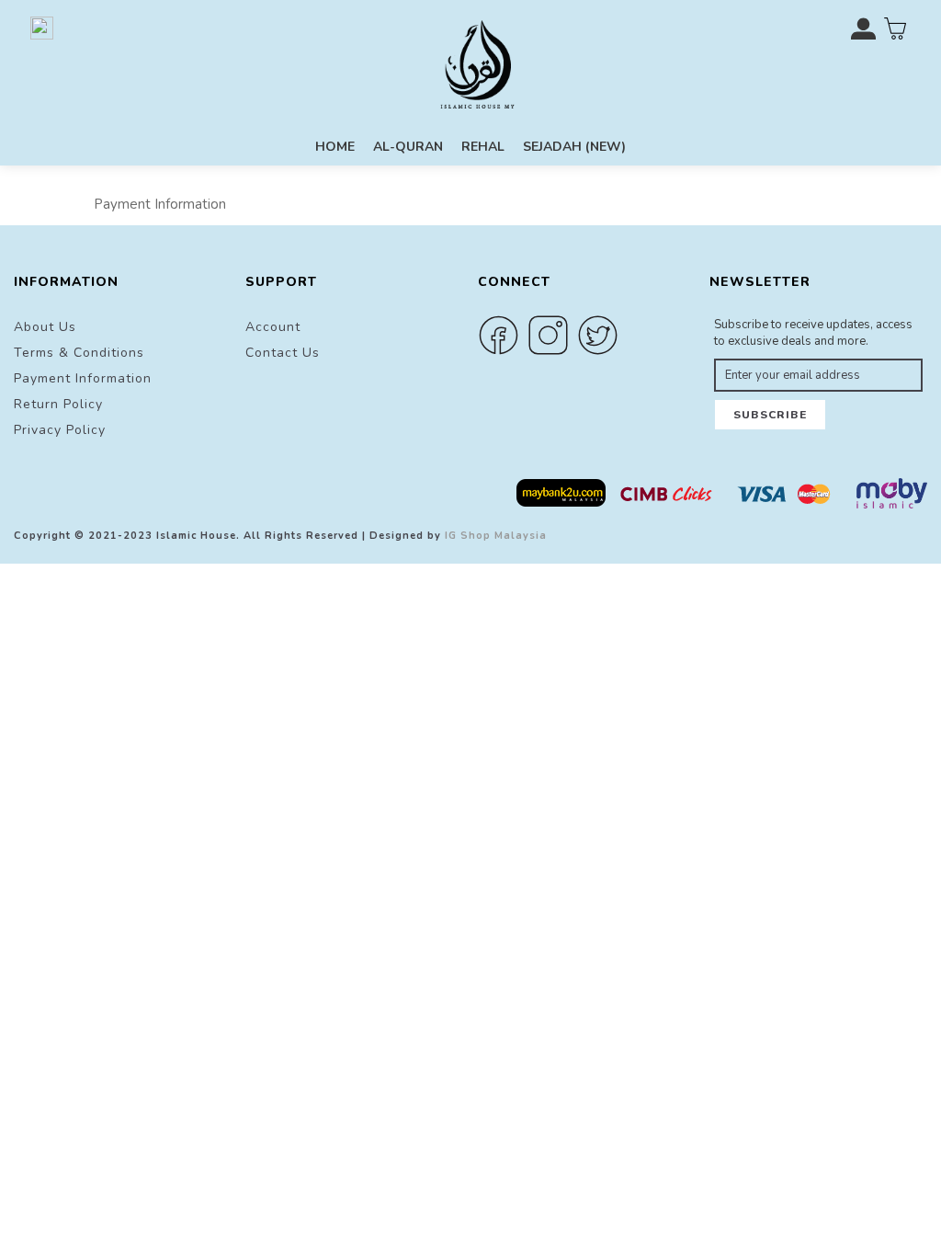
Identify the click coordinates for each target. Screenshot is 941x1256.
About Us (45, 327)
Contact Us (282, 352)
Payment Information (83, 378)
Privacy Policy (60, 430)
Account (272, 327)
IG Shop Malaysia (496, 535)
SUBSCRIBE (770, 414)
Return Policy (58, 404)
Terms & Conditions (79, 352)
